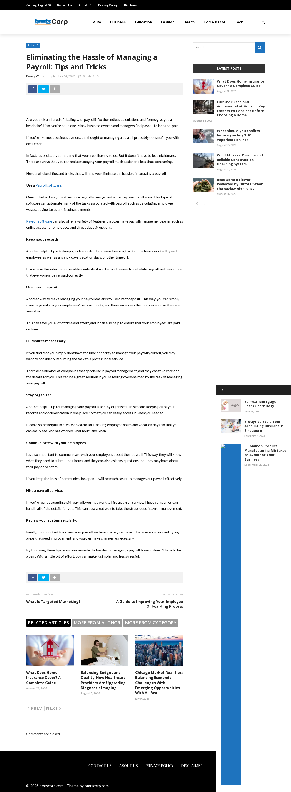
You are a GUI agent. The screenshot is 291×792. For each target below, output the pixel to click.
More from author (97, 622)
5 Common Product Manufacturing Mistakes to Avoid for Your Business (265, 453)
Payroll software (48, 185)
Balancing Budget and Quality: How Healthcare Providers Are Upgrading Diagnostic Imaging (103, 680)
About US (85, 5)
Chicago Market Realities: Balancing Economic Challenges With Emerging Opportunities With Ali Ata (159, 683)
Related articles (48, 622)
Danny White (35, 76)
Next (52, 708)
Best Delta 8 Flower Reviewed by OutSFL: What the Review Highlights (240, 184)
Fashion (167, 22)
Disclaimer (131, 5)
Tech (239, 22)
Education (143, 22)
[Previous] (196, 203)
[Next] (204, 203)
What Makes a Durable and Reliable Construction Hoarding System (240, 159)
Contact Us (64, 5)
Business (118, 22)
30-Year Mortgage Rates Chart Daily (260, 403)
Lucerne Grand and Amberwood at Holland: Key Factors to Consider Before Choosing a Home (241, 108)
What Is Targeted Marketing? (53, 601)
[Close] (221, 390)
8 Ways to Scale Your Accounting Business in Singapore (263, 426)
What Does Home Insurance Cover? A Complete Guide (43, 677)
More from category (150, 622)
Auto (97, 22)
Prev (36, 708)
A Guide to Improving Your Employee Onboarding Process (149, 604)
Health (189, 22)
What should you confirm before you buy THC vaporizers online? (238, 135)
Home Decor (215, 22)
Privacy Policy (107, 5)
